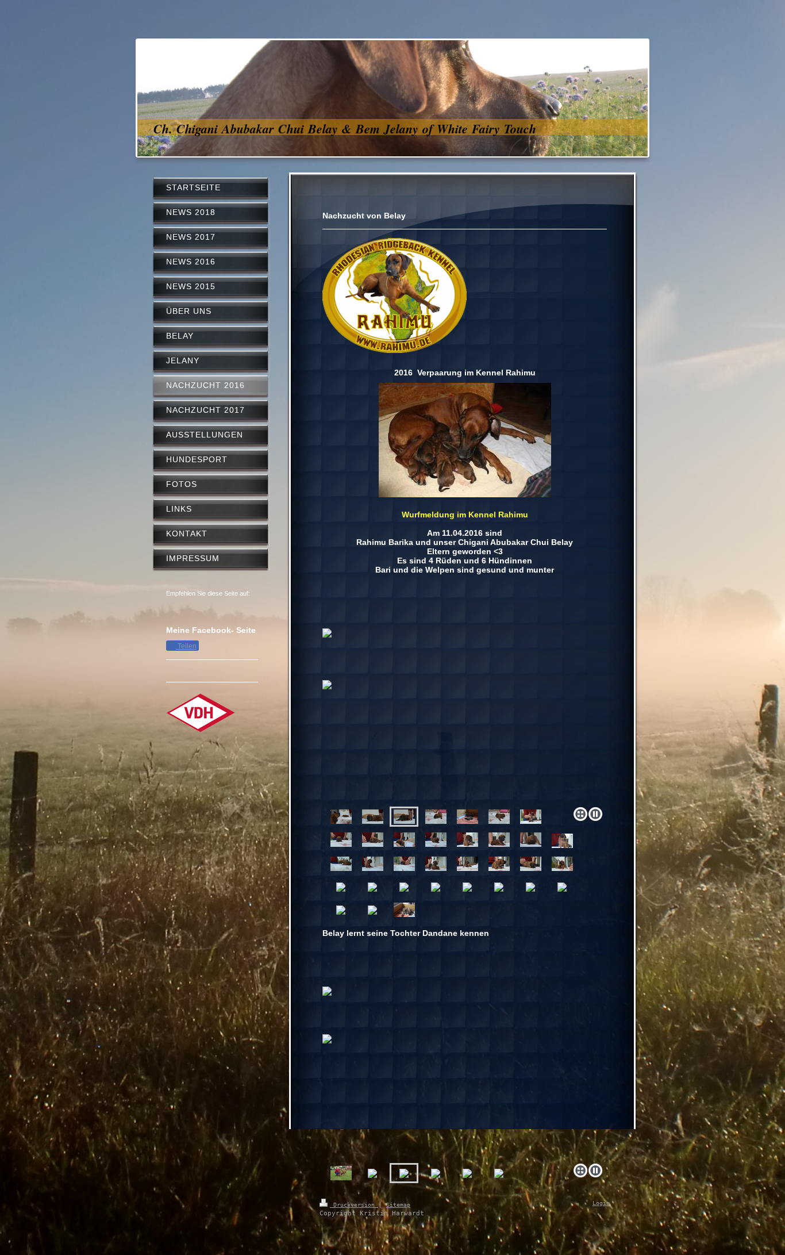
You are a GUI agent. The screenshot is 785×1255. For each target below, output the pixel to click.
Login (601, 1203)
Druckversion (354, 1205)
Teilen (186, 646)
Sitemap (398, 1205)
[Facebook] (195, 608)
